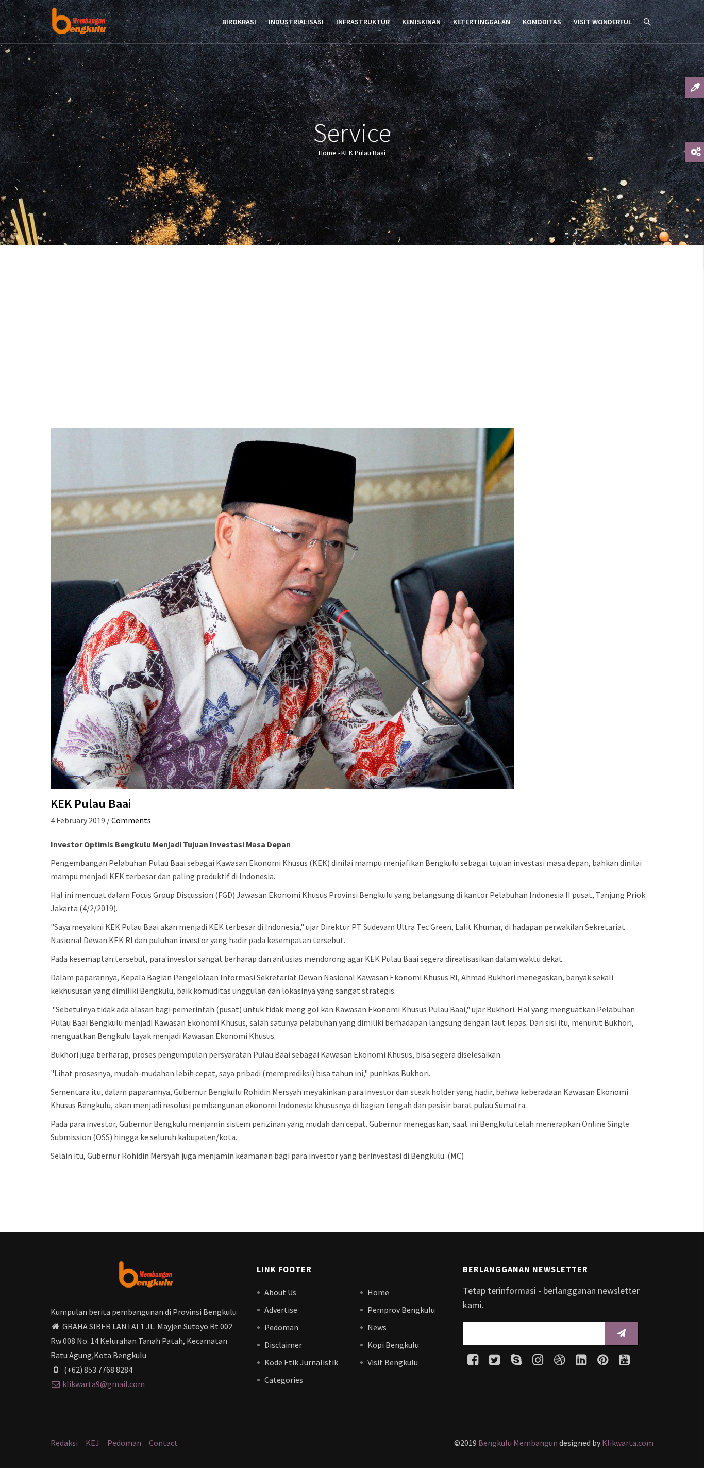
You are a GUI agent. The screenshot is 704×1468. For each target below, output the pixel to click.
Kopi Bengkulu (393, 1345)
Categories (283, 1380)
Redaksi (64, 1443)
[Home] (79, 21)
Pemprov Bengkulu (401, 1310)
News (377, 1327)
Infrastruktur (363, 21)
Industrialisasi (296, 21)
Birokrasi (239, 21)
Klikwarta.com (627, 1443)
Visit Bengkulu (392, 1362)
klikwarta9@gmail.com (103, 1384)
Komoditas (542, 21)
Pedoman (281, 1327)
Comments (131, 820)
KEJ (92, 1443)
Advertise (280, 1310)
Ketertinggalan (481, 21)
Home (328, 152)
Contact (163, 1443)
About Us (280, 1292)
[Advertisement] (352, 340)
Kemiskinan (421, 21)
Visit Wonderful (603, 21)
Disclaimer (283, 1345)
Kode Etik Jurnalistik (301, 1362)
